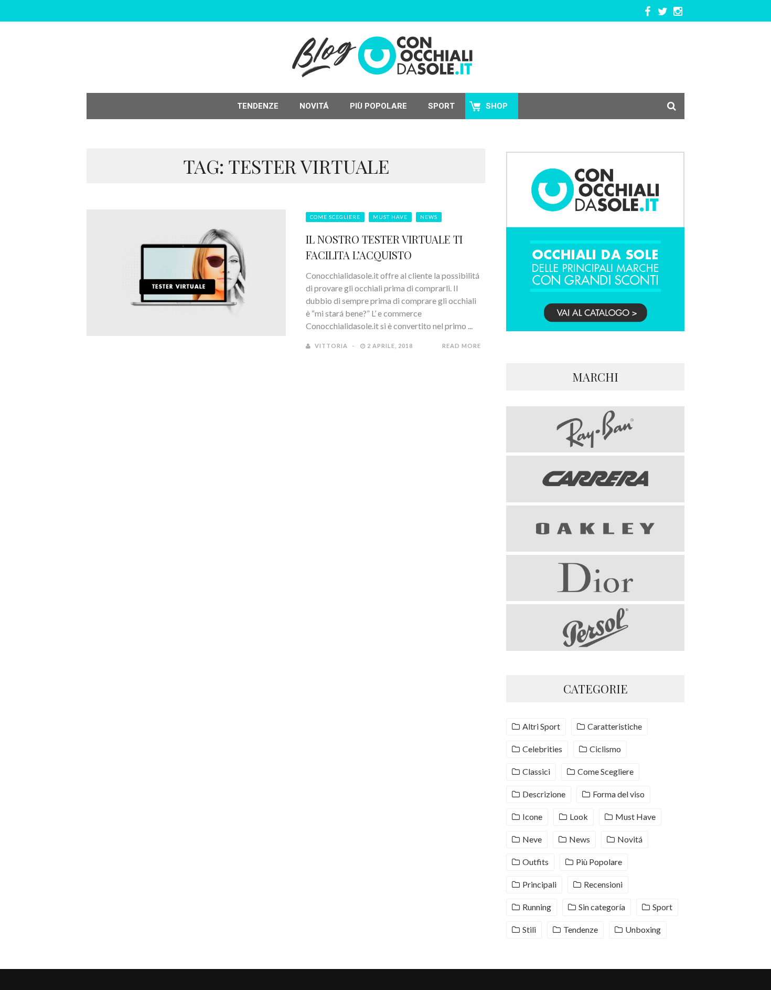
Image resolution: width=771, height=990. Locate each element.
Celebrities (542, 749)
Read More (461, 345)
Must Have (390, 217)
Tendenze (258, 106)
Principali (539, 884)
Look (579, 817)
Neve (532, 839)
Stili (529, 929)
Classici (536, 771)
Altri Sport (541, 726)
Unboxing (643, 929)
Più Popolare (378, 106)
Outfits (535, 862)
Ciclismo (605, 749)
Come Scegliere (335, 217)
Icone (532, 817)
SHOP (497, 106)
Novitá (314, 106)
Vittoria (331, 345)
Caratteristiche (614, 726)
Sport (441, 106)
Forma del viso (619, 794)
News (428, 217)
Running (536, 907)
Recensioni (603, 884)
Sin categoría (602, 907)
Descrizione (543, 794)
